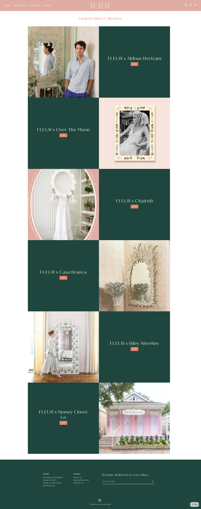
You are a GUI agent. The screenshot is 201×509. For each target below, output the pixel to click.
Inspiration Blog (81, 480)
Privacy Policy (49, 480)
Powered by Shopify (106, 504)
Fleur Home (97, 504)
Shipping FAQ (49, 486)
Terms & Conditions (52, 483)
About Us (77, 477)
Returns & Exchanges (53, 477)
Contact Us (78, 483)
